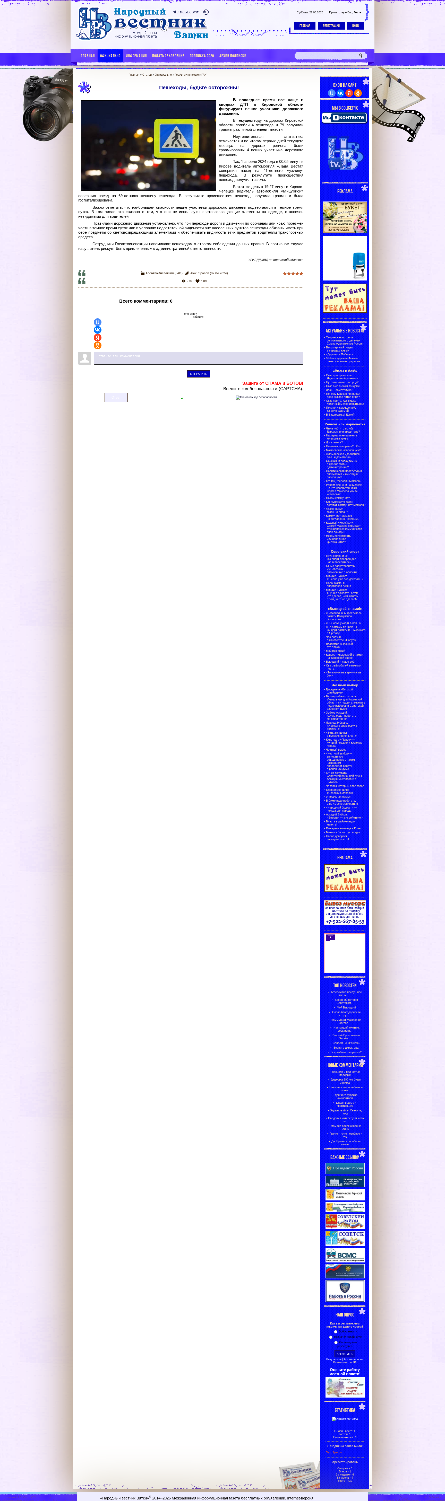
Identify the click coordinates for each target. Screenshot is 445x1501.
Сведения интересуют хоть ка (346, 1120)
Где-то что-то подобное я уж (346, 1135)
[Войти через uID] (97, 322)
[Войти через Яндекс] (97, 337)
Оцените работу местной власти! (345, 1372)
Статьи (147, 74)
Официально (163, 74)
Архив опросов (353, 1359)
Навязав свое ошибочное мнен (346, 1089)
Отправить (198, 373)
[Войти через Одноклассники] (97, 345)
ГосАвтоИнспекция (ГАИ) (191, 74)
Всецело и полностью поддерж (346, 1073)
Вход (355, 26)
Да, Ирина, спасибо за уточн (346, 1143)
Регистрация (331, 26)
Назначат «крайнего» (348, 1336)
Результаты (333, 1359)
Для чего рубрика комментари (346, 1096)
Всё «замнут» (348, 1331)
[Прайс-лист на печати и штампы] (345, 279)
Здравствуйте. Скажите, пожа (346, 1112)
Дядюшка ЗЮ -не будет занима (346, 1081)
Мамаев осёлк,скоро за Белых (346, 1127)
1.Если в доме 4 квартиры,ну (346, 1104)
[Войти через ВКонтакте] (97, 330)
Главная (304, 26)
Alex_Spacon (199, 273)
